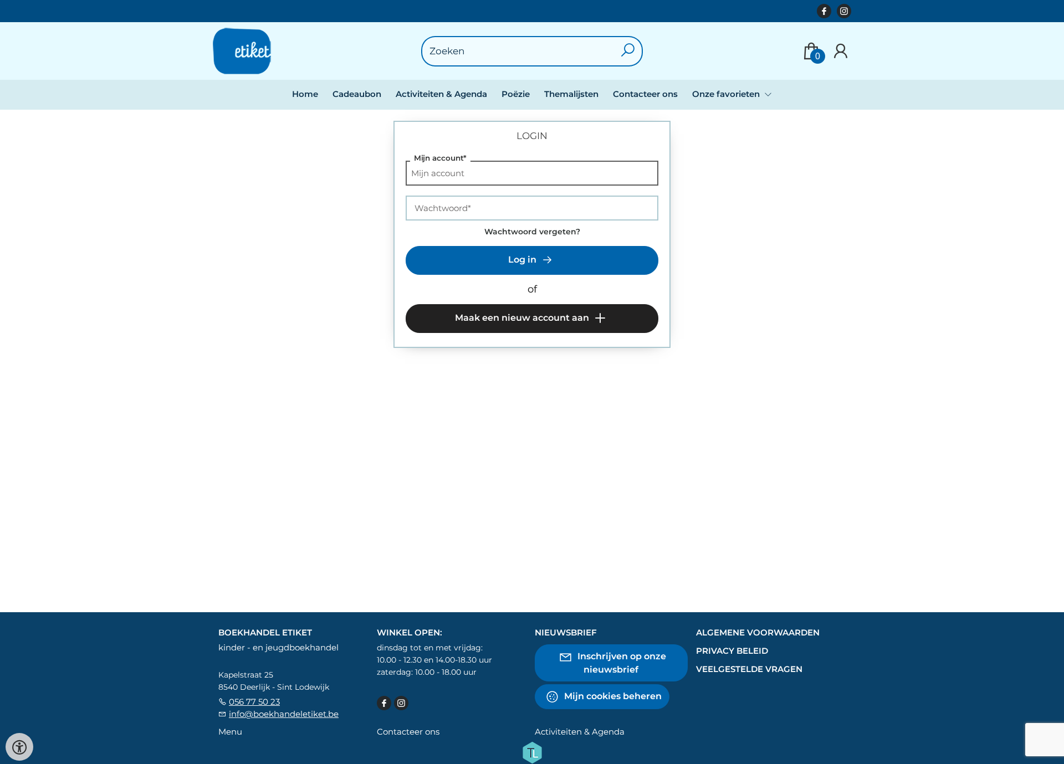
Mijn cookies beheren (612, 696)
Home (305, 94)
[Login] (840, 51)
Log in (523, 259)
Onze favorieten (727, 94)
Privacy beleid (732, 650)
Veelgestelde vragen (749, 669)
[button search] (628, 51)
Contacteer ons (645, 94)
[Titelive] (532, 752)
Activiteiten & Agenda (441, 94)
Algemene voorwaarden (758, 632)
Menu (230, 731)
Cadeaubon (356, 94)
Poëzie (516, 94)
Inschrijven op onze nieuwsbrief (620, 663)
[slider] (425, 371)
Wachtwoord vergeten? (532, 232)
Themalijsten (571, 94)
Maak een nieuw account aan (523, 317)
